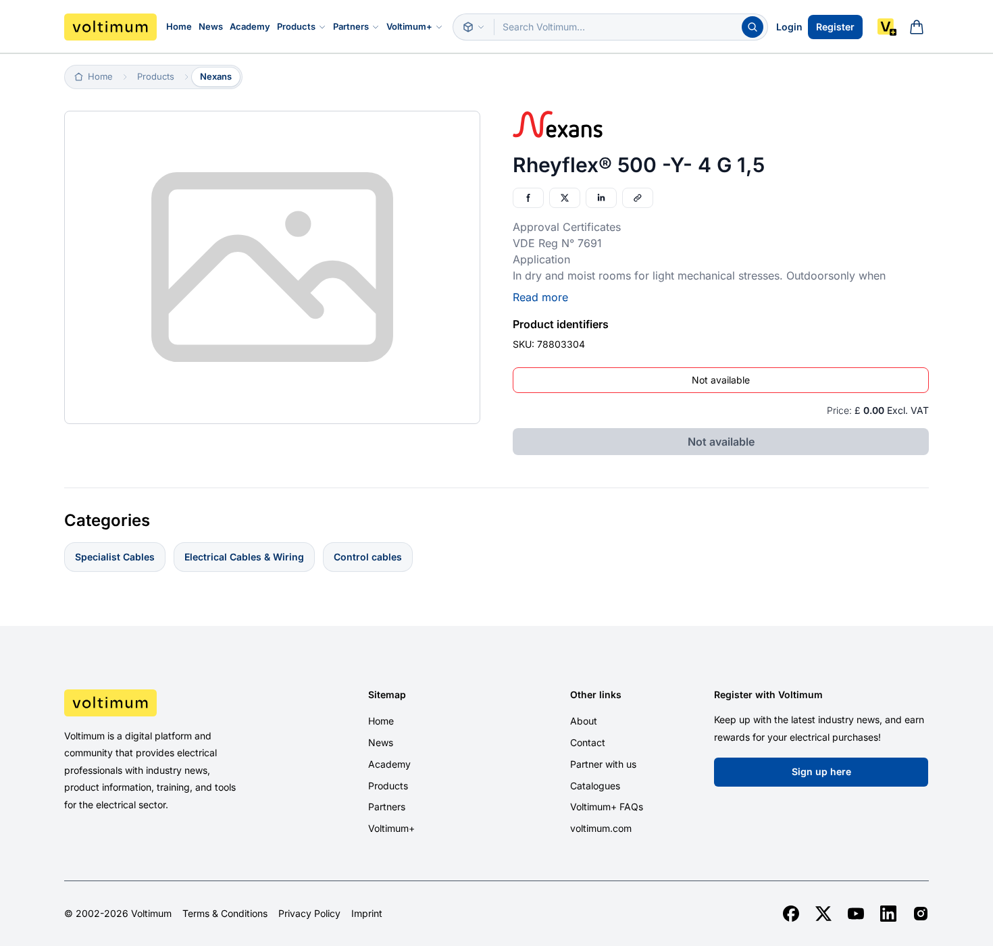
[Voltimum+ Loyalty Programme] (887, 27)
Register (835, 26)
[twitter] (823, 913)
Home (179, 26)
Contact (587, 742)
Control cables (368, 556)
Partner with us (603, 764)
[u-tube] (856, 913)
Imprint (366, 913)
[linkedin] (888, 913)
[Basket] (917, 27)
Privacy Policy (309, 913)
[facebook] (791, 913)
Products (296, 26)
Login (789, 26)
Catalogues (595, 785)
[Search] (752, 27)
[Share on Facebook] (528, 198)
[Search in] (473, 27)
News (211, 26)
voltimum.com (601, 828)
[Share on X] (564, 198)
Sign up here (821, 771)
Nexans (216, 76)
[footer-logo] (166, 702)
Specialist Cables (115, 556)
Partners (351, 26)
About (583, 721)
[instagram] (921, 913)
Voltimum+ (409, 26)
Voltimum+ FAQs (606, 806)
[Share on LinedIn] (601, 198)
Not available (721, 380)
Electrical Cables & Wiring (244, 556)
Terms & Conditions (225, 913)
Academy (250, 26)
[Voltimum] (110, 27)
